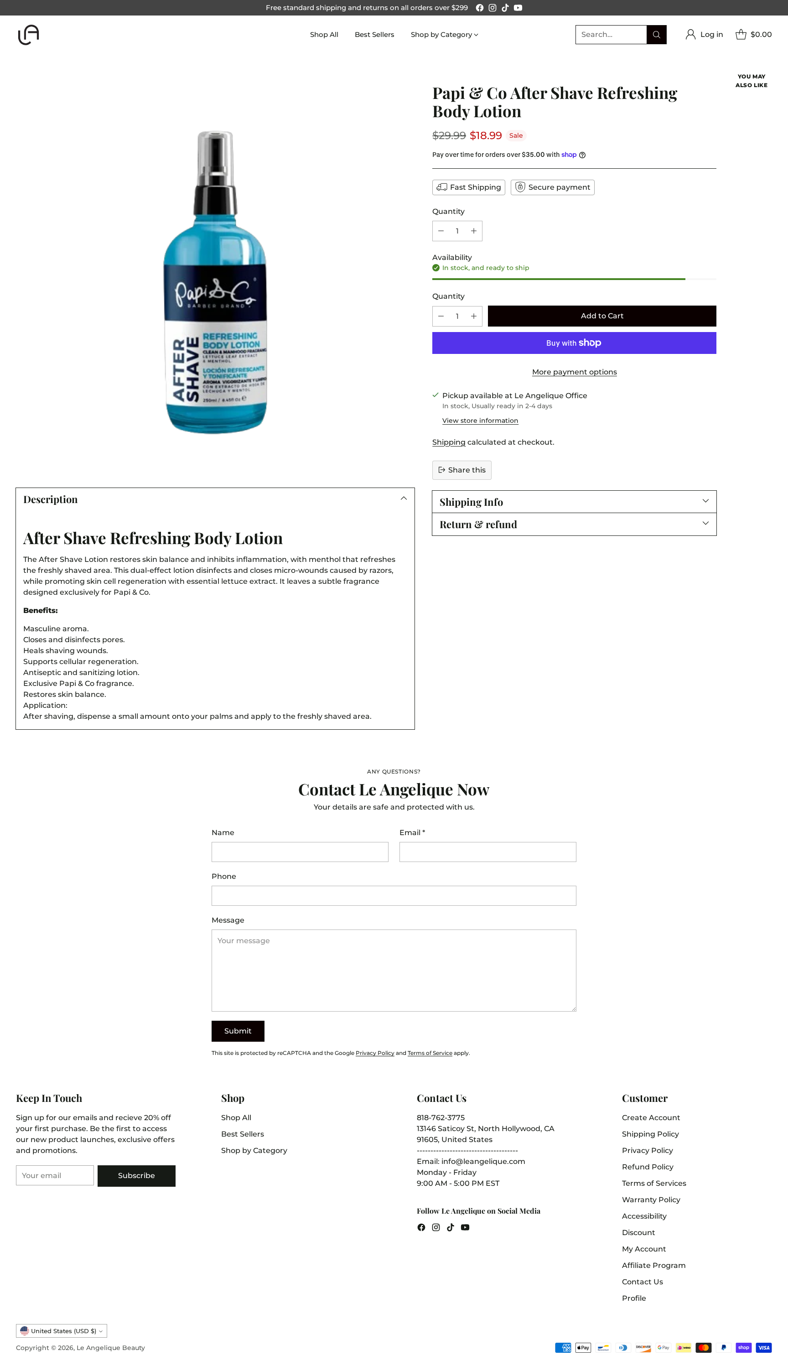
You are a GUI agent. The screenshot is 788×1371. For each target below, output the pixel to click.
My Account (644, 1249)
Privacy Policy (375, 1052)
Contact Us (642, 1282)
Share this (467, 469)
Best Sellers (242, 1134)
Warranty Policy (651, 1199)
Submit (238, 1031)
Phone (224, 876)
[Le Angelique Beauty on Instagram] (492, 9)
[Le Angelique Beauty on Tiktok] (505, 9)
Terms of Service (430, 1052)
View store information (480, 420)
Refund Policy (648, 1167)
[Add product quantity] (474, 230)
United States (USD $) (63, 1331)
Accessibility (644, 1216)
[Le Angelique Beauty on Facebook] (479, 9)
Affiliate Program (654, 1265)
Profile (634, 1298)
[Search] (657, 34)
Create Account (651, 1117)
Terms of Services (654, 1183)
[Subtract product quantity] (441, 230)
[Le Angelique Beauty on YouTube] (518, 9)
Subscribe (136, 1175)
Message (228, 920)
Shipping (449, 441)
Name (223, 832)
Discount (638, 1232)
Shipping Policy (650, 1134)
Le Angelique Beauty (111, 1348)
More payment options (574, 372)
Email (412, 832)
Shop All (236, 1117)
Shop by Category (254, 1150)
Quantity (448, 211)
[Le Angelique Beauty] (28, 35)
